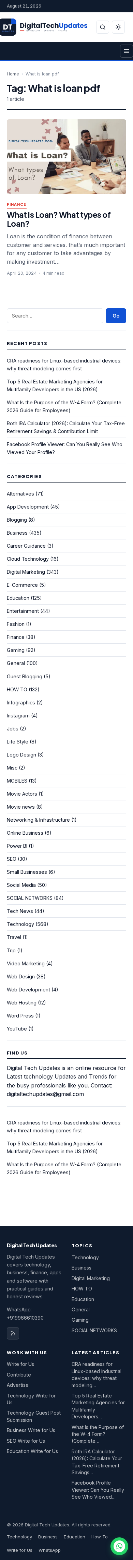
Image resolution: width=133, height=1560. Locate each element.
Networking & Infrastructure (38, 820)
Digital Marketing (26, 572)
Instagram (18, 715)
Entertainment (23, 611)
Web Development (28, 989)
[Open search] (102, 27)
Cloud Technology (28, 559)
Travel (14, 937)
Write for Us (20, 1364)
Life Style (17, 742)
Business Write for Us (31, 1430)
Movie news (21, 807)
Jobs (12, 728)
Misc (12, 768)
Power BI (17, 846)
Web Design (21, 976)
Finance (17, 204)
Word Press (20, 1016)
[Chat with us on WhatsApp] (119, 1546)
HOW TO (17, 689)
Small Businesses (27, 872)
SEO (11, 859)
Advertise (18, 1385)
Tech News (20, 911)
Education (18, 598)
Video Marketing (26, 963)
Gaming (16, 650)
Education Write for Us (32, 1451)
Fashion (16, 624)
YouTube (17, 1029)
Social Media (21, 885)
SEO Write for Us (26, 1441)
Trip (11, 950)
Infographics (21, 702)
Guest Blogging (24, 676)
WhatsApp (50, 1550)
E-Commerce (22, 585)
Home (13, 73)
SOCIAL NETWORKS (30, 898)
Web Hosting (21, 1002)
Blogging (17, 520)
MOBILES (17, 781)
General (16, 663)
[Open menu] (126, 51)
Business (17, 533)
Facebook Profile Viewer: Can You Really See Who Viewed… (98, 1490)
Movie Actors (22, 794)
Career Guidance (26, 546)
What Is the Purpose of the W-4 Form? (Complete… (98, 1434)
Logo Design (21, 755)
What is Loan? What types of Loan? (58, 219)
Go (116, 316)
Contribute (19, 1375)
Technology (20, 924)
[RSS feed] (13, 1333)
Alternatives (20, 494)
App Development (28, 507)
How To (99, 1536)
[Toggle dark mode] (118, 27)
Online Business (25, 833)
